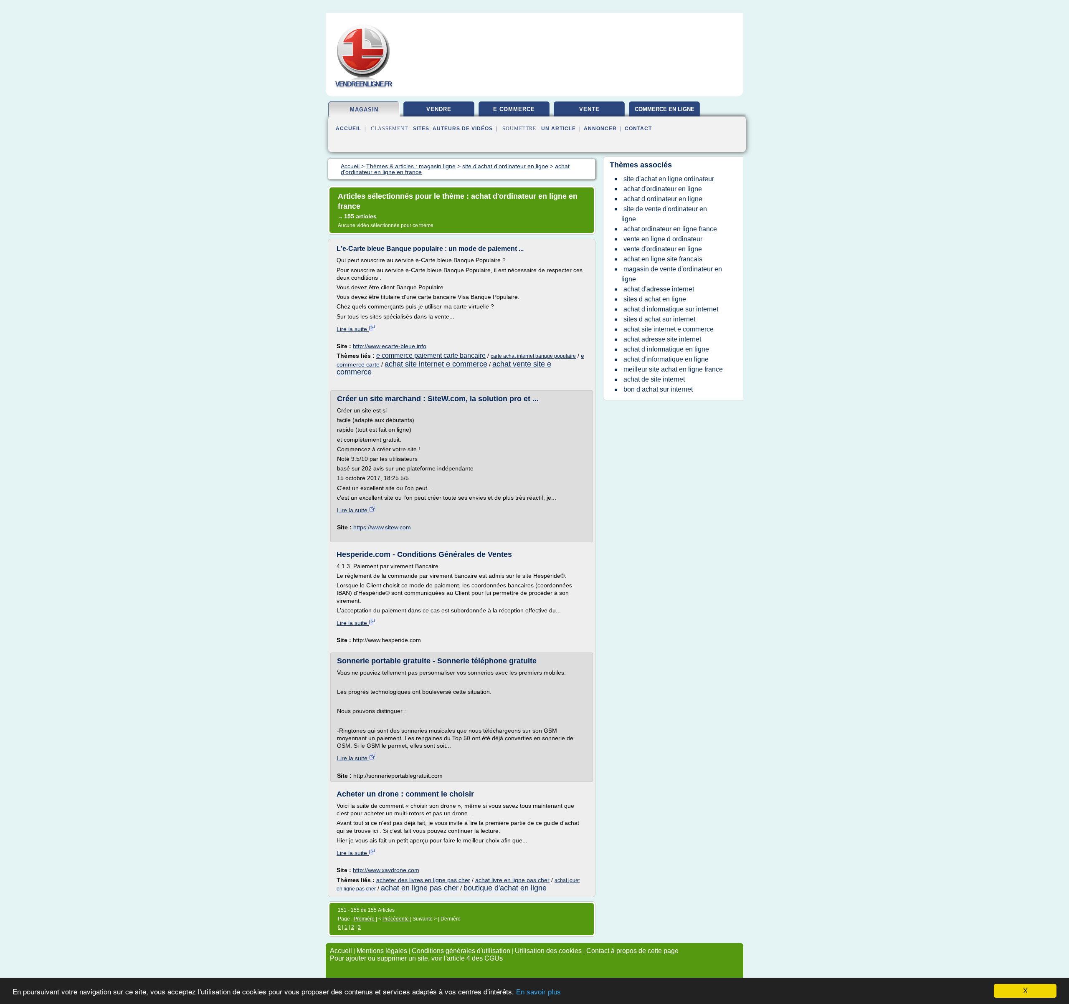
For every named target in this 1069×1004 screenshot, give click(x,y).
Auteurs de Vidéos (463, 129)
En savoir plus (538, 992)
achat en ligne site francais (662, 259)
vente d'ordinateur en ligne (662, 249)
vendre (438, 109)
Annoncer (600, 129)
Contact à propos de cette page (632, 950)
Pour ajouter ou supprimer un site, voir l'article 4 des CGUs (416, 958)
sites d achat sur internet (659, 319)
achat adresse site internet (662, 339)
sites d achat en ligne (654, 299)
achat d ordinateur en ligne (662, 198)
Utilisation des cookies (548, 950)
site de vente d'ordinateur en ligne (664, 214)
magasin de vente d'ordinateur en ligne (671, 274)
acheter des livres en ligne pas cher (423, 880)
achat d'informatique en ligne (666, 359)
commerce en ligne (664, 109)
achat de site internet (654, 379)
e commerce (514, 109)
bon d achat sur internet (658, 389)
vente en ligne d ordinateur (662, 239)
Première (365, 919)
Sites (421, 129)
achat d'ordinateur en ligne (662, 188)
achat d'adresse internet (658, 289)
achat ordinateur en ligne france (670, 229)
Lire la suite (353, 329)
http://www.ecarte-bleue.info (389, 346)
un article (558, 129)
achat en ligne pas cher (420, 888)
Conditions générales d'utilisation (461, 950)
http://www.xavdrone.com (386, 870)
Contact (638, 129)
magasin (364, 109)
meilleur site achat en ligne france (673, 369)
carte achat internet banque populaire (533, 356)
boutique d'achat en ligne (505, 888)
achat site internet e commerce (436, 364)
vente (589, 109)
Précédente (396, 919)
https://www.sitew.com (382, 527)
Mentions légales (382, 950)
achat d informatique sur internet (670, 309)
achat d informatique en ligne (666, 349)
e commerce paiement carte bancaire (431, 355)
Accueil (348, 129)
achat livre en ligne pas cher (512, 880)
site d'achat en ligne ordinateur (668, 178)
